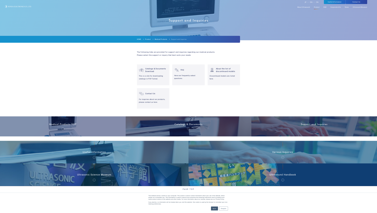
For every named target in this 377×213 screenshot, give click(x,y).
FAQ (182, 70)
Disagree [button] (223, 208)
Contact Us (150, 94)
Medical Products (161, 39)
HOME (139, 39)
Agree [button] (214, 208)
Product (148, 39)
